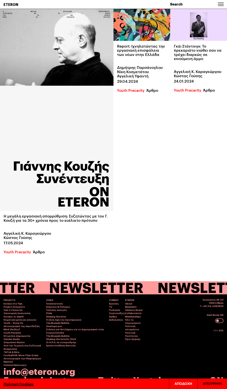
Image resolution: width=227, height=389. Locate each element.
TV (110, 306)
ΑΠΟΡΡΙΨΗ (212, 384)
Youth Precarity (17, 251)
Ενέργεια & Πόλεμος (58, 306)
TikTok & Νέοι (12, 351)
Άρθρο (39, 251)
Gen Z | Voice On (13, 309)
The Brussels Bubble (57, 322)
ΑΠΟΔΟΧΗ (183, 384)
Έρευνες (114, 303)
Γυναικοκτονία (54, 303)
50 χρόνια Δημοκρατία (17, 335)
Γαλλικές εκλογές (56, 309)
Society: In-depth (14, 316)
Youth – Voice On (13, 322)
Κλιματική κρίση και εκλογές (20, 319)
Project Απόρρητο (14, 306)
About (128, 303)
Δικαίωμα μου (54, 326)
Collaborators (133, 313)
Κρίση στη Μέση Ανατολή (61, 345)
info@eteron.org (39, 370)
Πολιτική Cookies (19, 384)
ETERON (11, 4)
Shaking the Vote (56, 316)
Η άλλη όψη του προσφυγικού (63, 319)
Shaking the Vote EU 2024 (61, 339)
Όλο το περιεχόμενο (133, 321)
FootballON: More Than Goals (21, 355)
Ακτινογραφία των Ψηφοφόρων (22, 358)
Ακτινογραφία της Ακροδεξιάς (22, 326)
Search (176, 3)
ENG (216, 330)
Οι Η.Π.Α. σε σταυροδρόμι (61, 342)
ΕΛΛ (221, 330)
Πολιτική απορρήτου (132, 327)
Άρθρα (113, 316)
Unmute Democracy (15, 364)
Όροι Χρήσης (132, 339)
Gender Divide (12, 339)
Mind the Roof (12, 329)
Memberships (133, 316)
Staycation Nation (14, 342)
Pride (49, 313)
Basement (131, 306)
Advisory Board (133, 309)
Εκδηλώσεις (116, 319)
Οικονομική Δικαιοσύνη (17, 313)
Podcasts (114, 309)
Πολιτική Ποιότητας (131, 334)
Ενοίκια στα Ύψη (13, 303)
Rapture (8, 361)
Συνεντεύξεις (117, 313)
